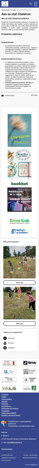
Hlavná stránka (5, 10)
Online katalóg (6, 399)
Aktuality (4, 401)
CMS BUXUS (34, 464)
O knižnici (4, 394)
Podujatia (4, 404)
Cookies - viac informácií (31, 455)
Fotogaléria (5, 411)
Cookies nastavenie (7, 455)
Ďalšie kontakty (6, 449)
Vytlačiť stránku (9, 95)
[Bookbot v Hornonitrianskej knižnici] (19, 183)
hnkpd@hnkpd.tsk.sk (14, 442)
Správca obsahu (6, 460)
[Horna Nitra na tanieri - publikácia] (19, 164)
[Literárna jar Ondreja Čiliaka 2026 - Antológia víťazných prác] (19, 130)
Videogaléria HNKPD (8, 413)
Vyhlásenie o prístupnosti (8, 457)
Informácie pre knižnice (9, 408)
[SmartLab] (19, 220)
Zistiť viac (19, 283)
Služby (14, 10)
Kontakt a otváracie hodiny (10, 415)
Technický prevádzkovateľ (30, 457)
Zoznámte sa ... (6, 406)
